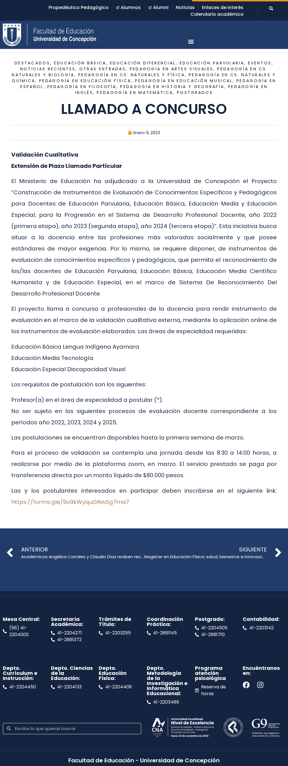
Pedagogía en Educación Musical (184, 81)
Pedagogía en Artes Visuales (171, 69)
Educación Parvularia (212, 63)
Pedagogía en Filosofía (81, 86)
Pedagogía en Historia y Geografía (172, 86)
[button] (271, 8)
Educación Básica (80, 63)
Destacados (32, 63)
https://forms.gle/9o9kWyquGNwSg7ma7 (70, 502)
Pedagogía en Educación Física (85, 81)
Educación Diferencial (143, 63)
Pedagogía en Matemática (135, 92)
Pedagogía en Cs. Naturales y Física (131, 75)
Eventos (260, 63)
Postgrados (195, 92)
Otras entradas (102, 69)
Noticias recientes (47, 69)
